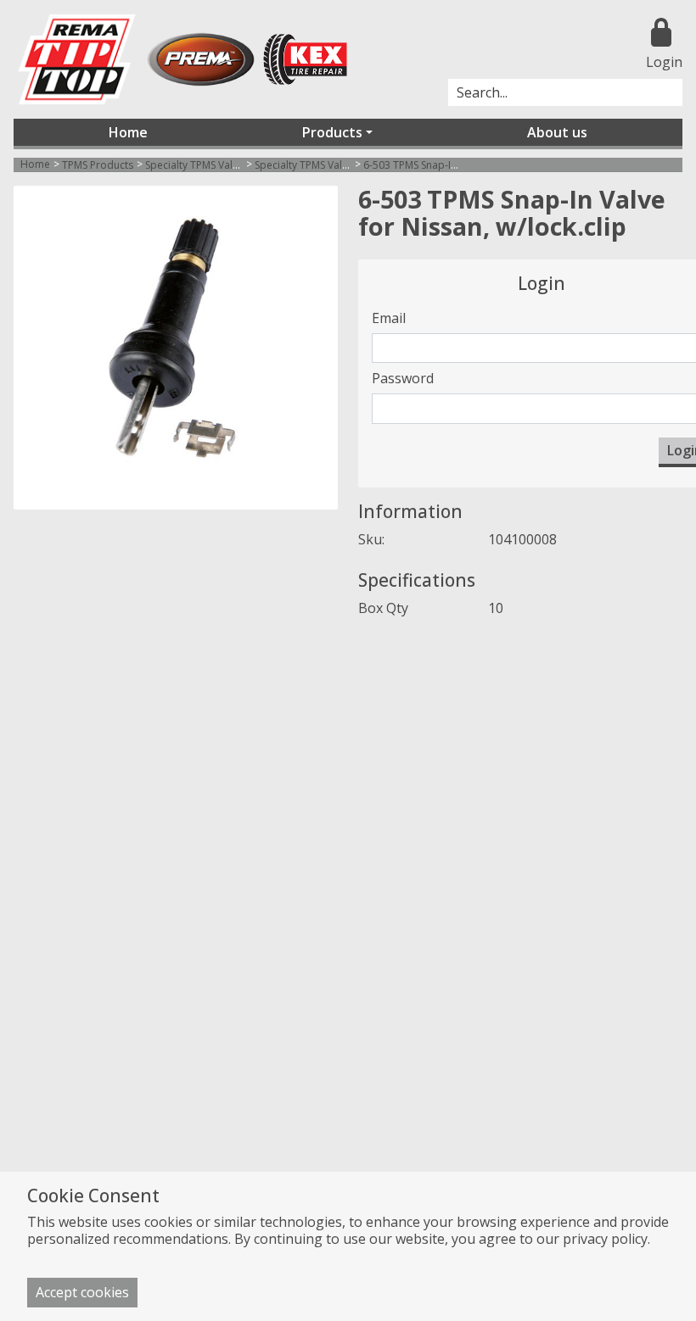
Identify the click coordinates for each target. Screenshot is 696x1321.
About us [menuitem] (557, 132)
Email (389, 317)
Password (403, 378)
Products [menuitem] (332, 132)
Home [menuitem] (128, 132)
